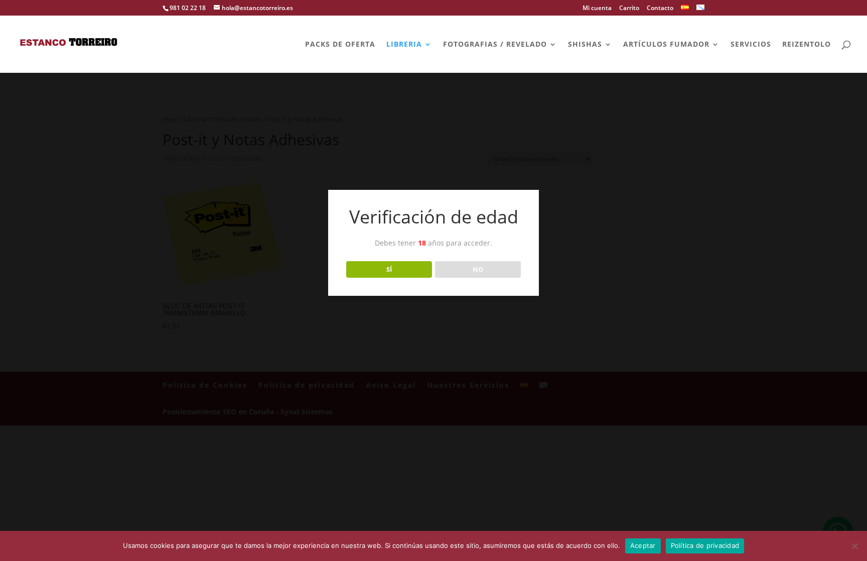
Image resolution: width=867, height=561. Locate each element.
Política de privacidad (705, 545)
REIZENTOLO (806, 45)
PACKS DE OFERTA (340, 45)
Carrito (629, 8)
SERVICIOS (751, 45)
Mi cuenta (597, 8)
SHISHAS (585, 45)
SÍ (389, 269)
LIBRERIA (404, 45)
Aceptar (643, 545)
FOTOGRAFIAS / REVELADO (495, 45)
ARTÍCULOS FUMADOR (666, 45)
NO (478, 269)
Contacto (660, 8)
